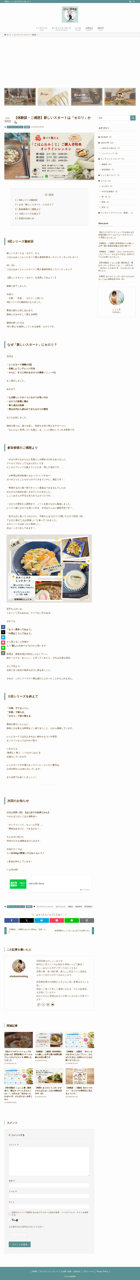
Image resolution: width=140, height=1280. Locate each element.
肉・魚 (106, 197)
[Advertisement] (70, 66)
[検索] (134, 1)
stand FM (107, 143)
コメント (14, 1144)
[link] (38, 1004)
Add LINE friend (36, 883)
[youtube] (52, 1004)
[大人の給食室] (70, 14)
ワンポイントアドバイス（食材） (117, 213)
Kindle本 (106, 137)
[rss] (130, 1)
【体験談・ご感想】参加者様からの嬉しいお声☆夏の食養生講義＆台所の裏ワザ (116, 244)
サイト (11, 1202)
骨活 (105, 207)
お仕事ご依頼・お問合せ (70, 1271)
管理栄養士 (88, 907)
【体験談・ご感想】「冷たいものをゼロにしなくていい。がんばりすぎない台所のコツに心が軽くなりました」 (116, 254)
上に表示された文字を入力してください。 (27, 1227)
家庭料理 (78, 907)
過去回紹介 (108, 170)
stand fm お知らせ (111, 148)
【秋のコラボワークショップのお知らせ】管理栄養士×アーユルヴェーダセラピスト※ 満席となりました (116, 235)
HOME (34, 1271)
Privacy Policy (102, 1271)
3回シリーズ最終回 (28, 200)
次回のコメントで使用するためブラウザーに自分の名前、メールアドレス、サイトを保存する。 (50, 1213)
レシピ (106, 181)
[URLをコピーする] (87, 920)
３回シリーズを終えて (30, 214)
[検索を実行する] (133, 118)
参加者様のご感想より (30, 209)
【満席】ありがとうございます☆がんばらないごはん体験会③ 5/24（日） (116, 277)
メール (13, 1191)
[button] (11, 920)
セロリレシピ (60, 907)
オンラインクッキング (15, 127)
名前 (12, 1181)
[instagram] (48, 1004)
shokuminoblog (19, 976)
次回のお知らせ (26, 218)
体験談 (27, 127)
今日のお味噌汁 (109, 192)
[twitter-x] (43, 1004)
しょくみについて (110, 175)
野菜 (105, 202)
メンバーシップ (109, 153)
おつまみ (107, 186)
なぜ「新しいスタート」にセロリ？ (36, 204)
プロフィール (88, 1271)
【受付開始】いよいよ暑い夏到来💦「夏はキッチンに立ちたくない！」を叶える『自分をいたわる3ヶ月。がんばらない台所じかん (116, 267)
